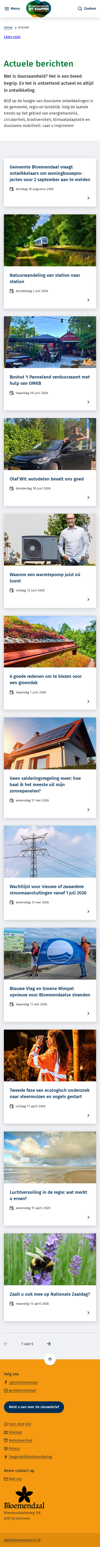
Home (8, 27)
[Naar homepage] (48, 8)
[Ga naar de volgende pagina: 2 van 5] (47, 1344)
